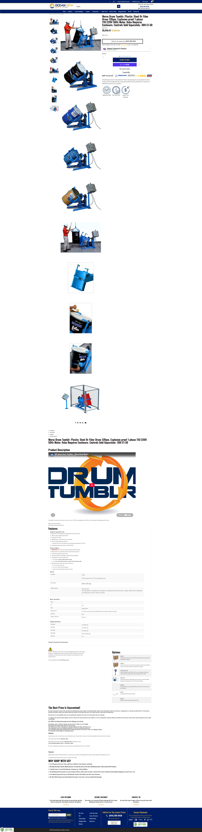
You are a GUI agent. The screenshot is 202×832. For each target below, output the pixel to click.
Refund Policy (92, 819)
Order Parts (104, 11)
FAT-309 (122, 698)
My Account (145, 2)
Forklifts (70, 11)
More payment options (124, 69)
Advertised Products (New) (58, 14)
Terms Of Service (69, 818)
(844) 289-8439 (144, 7)
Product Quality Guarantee (123, 2)
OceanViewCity (57, 830)
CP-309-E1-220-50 (124, 670)
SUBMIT (69, 815)
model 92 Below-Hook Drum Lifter (65, 559)
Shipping (51, 434)
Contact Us (136, 11)
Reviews (81, 824)
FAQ (114, 2)
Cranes (88, 11)
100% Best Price (136, 2)
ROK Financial (124, 45)
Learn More (66, 805)
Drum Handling (79, 11)
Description (52, 430)
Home (64, 11)
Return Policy (112, 11)
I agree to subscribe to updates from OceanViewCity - (61, 818)
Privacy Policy (82, 819)
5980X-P (122, 663)
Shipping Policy (122, 11)
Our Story (81, 813)
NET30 (129, 11)
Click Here (136, 805)
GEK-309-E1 (122, 678)
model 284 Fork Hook (62, 561)
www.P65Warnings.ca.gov (64, 660)
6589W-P (122, 685)
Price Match (52, 432)
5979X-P (122, 656)
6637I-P (121, 692)
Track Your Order (93, 813)
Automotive (95, 11)
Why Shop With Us (53, 436)
